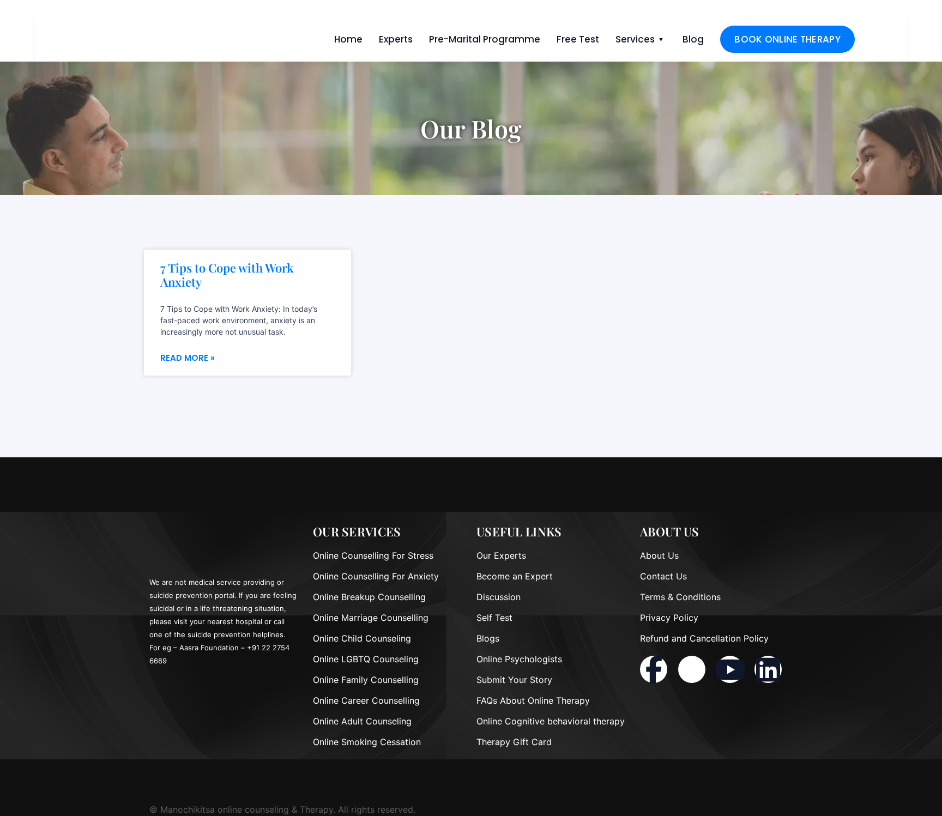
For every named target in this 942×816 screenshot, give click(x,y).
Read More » (187, 358)
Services (635, 39)
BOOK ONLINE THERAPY (787, 39)
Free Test (578, 39)
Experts (396, 39)
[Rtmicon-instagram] (691, 669)
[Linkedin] (768, 669)
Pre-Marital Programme (484, 39)
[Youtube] (730, 669)
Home (348, 39)
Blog (693, 39)
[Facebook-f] (653, 669)
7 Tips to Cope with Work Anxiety (227, 275)
